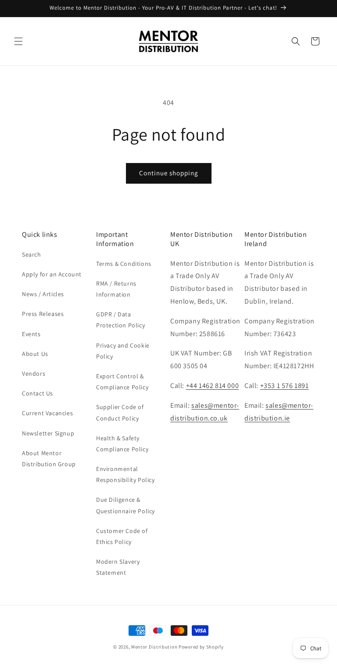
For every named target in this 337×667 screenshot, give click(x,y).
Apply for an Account (52, 274)
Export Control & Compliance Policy (122, 381)
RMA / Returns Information (116, 288)
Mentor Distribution (154, 647)
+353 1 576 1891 (284, 385)
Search (31, 254)
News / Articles (43, 294)
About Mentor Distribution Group (49, 458)
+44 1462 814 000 (212, 385)
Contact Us (37, 393)
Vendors (33, 373)
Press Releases (43, 314)
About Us (35, 354)
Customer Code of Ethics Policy (122, 536)
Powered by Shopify (201, 647)
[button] (18, 41)
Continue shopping (168, 173)
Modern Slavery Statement (118, 567)
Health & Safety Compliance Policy (122, 443)
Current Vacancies (47, 413)
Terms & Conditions (123, 264)
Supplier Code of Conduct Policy (120, 412)
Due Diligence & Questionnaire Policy (125, 505)
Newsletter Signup (48, 433)
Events (31, 334)
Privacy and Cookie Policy (123, 350)
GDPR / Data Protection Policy (120, 319)
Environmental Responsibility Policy (125, 474)
